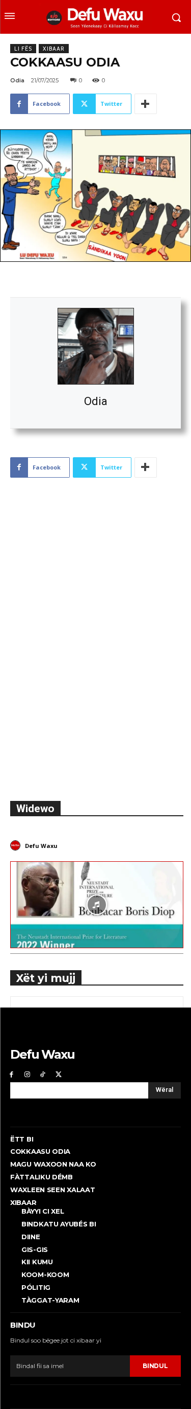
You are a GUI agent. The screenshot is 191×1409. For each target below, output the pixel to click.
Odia (95, 401)
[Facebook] (11, 1074)
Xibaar (54, 48)
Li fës (23, 48)
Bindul (155, 1366)
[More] (145, 104)
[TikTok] (43, 1074)
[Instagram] (27, 1074)
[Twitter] (58, 1074)
